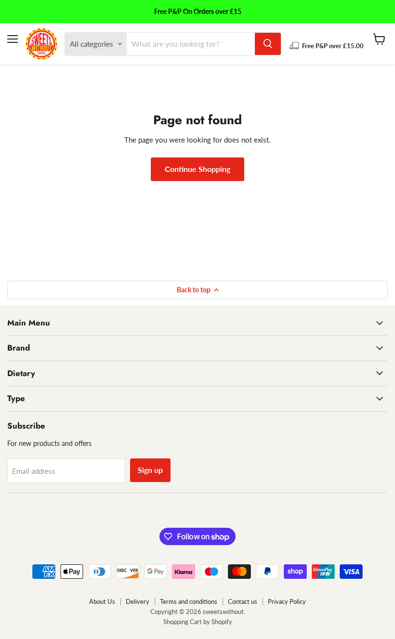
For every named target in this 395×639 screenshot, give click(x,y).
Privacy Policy (287, 601)
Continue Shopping (197, 168)
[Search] (268, 44)
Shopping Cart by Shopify (197, 622)
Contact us (242, 601)
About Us (102, 601)
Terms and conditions (188, 601)
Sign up (150, 469)
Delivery (137, 601)
